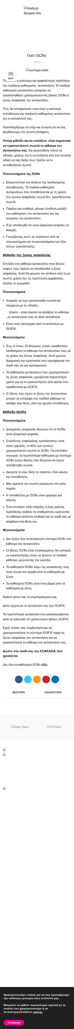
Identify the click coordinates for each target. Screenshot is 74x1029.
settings (38, 1012)
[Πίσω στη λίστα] (37, 692)
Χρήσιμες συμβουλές (17, 928)
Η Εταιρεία (10, 967)
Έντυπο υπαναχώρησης (19, 914)
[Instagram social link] (41, 2)
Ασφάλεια (42, 31)
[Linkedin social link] (55, 679)
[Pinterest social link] (46, 679)
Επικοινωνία (11, 974)
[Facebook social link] (33, 2)
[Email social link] (37, 2)
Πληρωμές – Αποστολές (19, 935)
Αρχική (29, 31)
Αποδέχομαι (13, 1022)
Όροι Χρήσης (12, 899)
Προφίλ (8, 921)
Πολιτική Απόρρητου (16, 906)
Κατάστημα (10, 960)
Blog (6, 981)
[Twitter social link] (28, 679)
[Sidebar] (4, 313)
